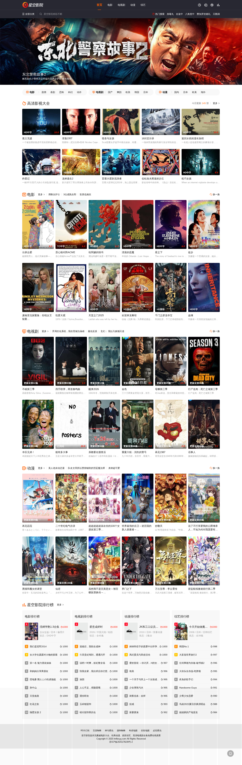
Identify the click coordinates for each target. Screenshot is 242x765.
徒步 (190, 252)
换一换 (215, 194)
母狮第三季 (161, 389)
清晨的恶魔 (128, 252)
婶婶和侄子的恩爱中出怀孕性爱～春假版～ (151, 646)
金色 (124, 389)
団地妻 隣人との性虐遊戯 (43, 679)
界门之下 (127, 588)
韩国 (136, 92)
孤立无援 (27, 138)
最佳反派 (92, 331)
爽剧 (119, 92)
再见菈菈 (27, 525)
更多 (216, 103)
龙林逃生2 (67, 178)
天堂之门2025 (96, 315)
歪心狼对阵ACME (65, 252)
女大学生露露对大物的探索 (43, 654)
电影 (110, 4)
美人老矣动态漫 (56, 468)
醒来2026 (94, 389)
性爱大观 (60, 315)
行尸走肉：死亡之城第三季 (203, 389)
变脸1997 (67, 138)
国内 (176, 92)
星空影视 (33, 5)
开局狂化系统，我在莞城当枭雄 (68, 331)
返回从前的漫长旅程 (193, 138)
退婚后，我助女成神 (90, 646)
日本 (145, 92)
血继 (190, 315)
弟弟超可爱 (114, 468)
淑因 (82, 679)
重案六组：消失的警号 (134, 452)
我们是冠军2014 (38, 646)
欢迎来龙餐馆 (129, 315)
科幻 (70, 92)
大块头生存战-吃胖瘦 (190, 671)
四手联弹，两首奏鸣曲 (67, 389)
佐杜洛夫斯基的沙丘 (153, 178)
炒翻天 (158, 525)
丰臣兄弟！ (28, 452)
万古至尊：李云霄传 (166, 588)
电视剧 (121, 4)
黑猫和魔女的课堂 (32, 588)
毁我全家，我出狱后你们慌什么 (96, 671)
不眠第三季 (28, 389)
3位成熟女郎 (69, 194)
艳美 (131, 671)
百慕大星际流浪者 (112, 178)
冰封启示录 (148, 138)
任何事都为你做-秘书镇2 (191, 663)
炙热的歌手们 (186, 679)
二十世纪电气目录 (65, 525)
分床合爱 (27, 252)
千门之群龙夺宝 (163, 315)
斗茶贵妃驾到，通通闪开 (92, 654)
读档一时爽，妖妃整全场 (92, 663)
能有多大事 (61, 452)
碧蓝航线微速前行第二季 (201, 588)
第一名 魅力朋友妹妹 (40, 663)
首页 (99, 4)
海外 (203, 92)
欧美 (128, 92)
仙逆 (57, 588)
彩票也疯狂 (85, 194)
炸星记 (26, 178)
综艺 (143, 4)
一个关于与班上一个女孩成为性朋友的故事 (151, 679)
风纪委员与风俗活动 (139, 654)
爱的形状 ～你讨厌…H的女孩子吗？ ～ (149, 663)
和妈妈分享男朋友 (39, 671)
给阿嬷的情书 (96, 252)
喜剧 (52, 92)
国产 (110, 92)
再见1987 (160, 452)
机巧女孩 (186, 178)
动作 (79, 92)
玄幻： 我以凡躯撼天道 (112, 331)
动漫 (132, 4)
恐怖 (61, 92)
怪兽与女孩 (108, 138)
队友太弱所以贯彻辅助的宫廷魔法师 (86, 468)
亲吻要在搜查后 (97, 452)
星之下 (158, 252)
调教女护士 (54, 194)
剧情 (44, 92)
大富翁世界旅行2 (188, 654)
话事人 (192, 452)
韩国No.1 (184, 646)
